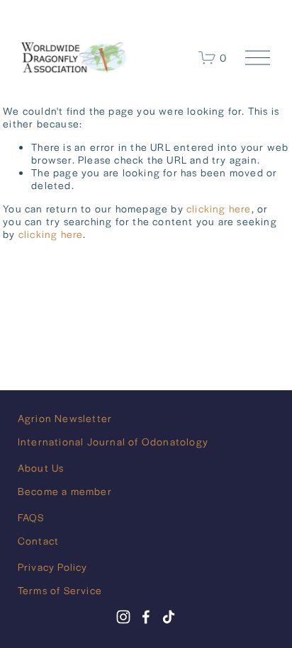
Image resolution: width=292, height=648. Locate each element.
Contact (38, 540)
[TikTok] (169, 617)
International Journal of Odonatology (113, 441)
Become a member (65, 490)
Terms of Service (60, 590)
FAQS (31, 517)
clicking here (219, 208)
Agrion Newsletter (65, 417)
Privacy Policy (53, 566)
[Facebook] (146, 617)
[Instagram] (123, 617)
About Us (41, 467)
